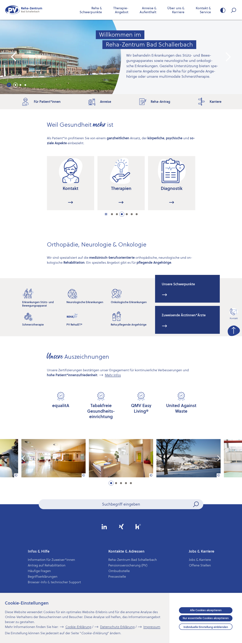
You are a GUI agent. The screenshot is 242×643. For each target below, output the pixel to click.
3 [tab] (25, 85)
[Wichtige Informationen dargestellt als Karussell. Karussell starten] (9, 85)
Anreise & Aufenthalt (148, 10)
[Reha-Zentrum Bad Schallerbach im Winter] (188, 458)
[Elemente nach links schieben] (34, 186)
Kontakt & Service (203, 10)
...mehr (89, 202)
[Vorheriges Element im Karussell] (14, 57)
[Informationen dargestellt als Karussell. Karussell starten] (106, 214)
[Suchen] (196, 504)
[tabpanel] (121, 57)
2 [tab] (20, 85)
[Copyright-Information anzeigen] (16, 475)
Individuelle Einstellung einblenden (206, 627)
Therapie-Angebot (120, 10)
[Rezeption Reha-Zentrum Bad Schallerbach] (53, 458)
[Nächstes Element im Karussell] (228, 57)
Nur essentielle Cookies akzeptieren (206, 618)
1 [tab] (15, 85)
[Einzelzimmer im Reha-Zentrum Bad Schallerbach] (121, 458)
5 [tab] (132, 214)
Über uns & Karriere (175, 10)
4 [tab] (126, 214)
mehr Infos (164, 295)
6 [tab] (137, 214)
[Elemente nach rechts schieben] (208, 186)
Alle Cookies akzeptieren (206, 610)
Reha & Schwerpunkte (91, 10)
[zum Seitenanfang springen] (234, 330)
